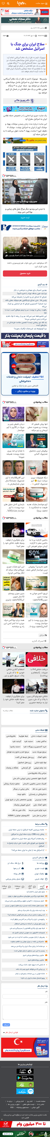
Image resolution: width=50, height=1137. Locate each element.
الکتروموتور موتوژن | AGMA (18, 815)
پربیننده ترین (17, 887)
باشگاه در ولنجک (12, 767)
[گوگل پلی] (25, 1078)
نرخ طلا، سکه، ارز (14, 863)
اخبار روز (30, 1101)
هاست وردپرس (40, 799)
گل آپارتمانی (26, 767)
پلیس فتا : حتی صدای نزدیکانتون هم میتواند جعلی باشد (26, 300)
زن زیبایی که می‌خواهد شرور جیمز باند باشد (30, 969)
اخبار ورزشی (20, 1101)
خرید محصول (25, 273)
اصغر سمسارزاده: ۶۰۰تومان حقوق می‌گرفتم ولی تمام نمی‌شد (24, 901)
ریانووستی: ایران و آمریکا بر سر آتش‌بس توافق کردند (27, 919)
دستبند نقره (28, 741)
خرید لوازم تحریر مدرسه (37, 810)
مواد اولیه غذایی (40, 762)
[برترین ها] (21, 3)
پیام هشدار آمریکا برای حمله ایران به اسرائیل (27, 838)
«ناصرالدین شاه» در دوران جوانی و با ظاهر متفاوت (27, 941)
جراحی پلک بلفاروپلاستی (37, 773)
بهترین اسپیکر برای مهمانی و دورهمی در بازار (30, 290)
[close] (2, 1119)
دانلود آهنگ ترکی (39, 805)
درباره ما (10, 1101)
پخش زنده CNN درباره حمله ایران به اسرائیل (27, 834)
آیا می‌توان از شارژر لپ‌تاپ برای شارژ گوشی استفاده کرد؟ (26, 915)
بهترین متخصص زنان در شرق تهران (18, 799)
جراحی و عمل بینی (39, 815)
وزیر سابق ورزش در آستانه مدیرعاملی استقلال (29, 924)
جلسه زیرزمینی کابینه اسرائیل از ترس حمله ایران (26, 829)
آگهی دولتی (36, 1107)
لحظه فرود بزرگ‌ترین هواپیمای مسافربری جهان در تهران (26, 896)
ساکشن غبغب (41, 741)
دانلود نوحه (22, 794)
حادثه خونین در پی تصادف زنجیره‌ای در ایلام (30, 973)
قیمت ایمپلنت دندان (38, 736)
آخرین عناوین (42, 887)
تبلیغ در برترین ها (14, 1104)
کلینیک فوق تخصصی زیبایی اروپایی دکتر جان (29, 778)
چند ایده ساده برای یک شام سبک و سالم (31, 910)
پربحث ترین (4, 887)
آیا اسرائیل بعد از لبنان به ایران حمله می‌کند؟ (28, 850)
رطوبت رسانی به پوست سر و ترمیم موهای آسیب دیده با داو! (26, 311)
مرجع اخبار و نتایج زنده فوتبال (18, 752)
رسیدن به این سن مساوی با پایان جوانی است (29, 951)
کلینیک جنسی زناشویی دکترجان (34, 783)
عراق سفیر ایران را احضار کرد (36, 892)
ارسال (6, 1025)
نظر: (46, 1002)
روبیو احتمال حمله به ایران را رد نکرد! (33, 978)
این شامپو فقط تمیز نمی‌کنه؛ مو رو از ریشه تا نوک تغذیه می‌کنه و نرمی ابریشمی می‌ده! (26, 318)
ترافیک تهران (39, 873)
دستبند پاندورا (15, 746)
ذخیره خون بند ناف (39, 789)
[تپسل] (3, 175)
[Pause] (5, 202)
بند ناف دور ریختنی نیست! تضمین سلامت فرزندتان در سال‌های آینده (27, 324)
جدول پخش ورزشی (13, 879)
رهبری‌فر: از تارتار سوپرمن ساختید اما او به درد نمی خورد (26, 937)
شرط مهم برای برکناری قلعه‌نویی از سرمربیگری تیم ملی (27, 928)
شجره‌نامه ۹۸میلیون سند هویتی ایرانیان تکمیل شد (28, 933)
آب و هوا (17, 868)
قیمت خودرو (39, 868)
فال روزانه (17, 873)
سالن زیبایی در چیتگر (21, 789)
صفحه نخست (40, 1101)
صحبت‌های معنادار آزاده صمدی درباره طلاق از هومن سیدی (24, 905)
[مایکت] (25, 1092)
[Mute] (9, 202)
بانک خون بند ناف (18, 810)
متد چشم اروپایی (40, 767)
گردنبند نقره (17, 741)
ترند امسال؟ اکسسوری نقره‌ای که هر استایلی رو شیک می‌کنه (27, 305)
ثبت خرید (25, 218)
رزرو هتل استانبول (24, 762)
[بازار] (25, 1085)
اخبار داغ (30, 887)
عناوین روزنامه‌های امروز (36, 960)
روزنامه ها (40, 863)
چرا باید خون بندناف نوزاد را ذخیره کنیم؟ (32, 293)
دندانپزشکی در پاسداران (37, 794)
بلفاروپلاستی (11, 736)
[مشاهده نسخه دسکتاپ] (3, 3)
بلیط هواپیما (23, 736)
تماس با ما (40, 1104)
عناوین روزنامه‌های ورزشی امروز (33, 955)
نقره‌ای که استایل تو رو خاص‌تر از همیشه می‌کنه (29, 297)
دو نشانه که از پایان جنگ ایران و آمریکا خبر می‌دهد (28, 946)
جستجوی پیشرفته (22, 1107)
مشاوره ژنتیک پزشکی (12, 783)
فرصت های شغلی (28, 1104)
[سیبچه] (25, 1071)
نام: (46, 991)
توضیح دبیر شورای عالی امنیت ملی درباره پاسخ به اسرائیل (25, 844)
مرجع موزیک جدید (39, 752)
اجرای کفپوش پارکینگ (22, 805)
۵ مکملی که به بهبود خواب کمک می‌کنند (31, 965)
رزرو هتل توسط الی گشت (24, 757)
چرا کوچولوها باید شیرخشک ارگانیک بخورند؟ (30, 328)
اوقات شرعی (39, 879)
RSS (11, 1107)
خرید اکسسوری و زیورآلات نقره (35, 746)
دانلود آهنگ (42, 757)
